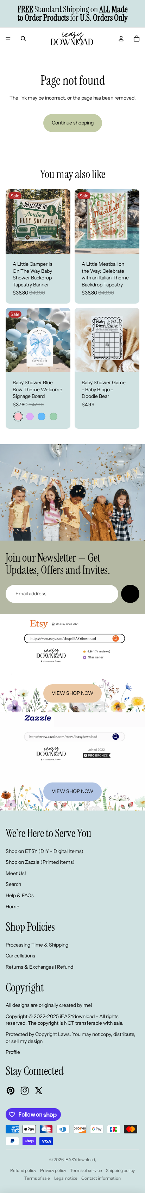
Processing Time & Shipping (37, 945)
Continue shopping (73, 123)
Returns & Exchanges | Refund (39, 967)
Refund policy (23, 1170)
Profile (13, 1052)
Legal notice (65, 1178)
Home (12, 906)
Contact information (101, 1178)
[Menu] (8, 38)
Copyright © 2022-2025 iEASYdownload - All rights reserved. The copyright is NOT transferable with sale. (65, 1019)
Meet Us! (16, 873)
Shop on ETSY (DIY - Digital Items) (44, 851)
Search (13, 884)
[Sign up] (130, 594)
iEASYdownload (79, 1159)
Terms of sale (37, 1178)
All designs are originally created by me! (49, 1005)
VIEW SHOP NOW (72, 693)
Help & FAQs (20, 895)
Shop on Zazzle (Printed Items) (40, 862)
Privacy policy (53, 1170)
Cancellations (20, 956)
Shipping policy (120, 1170)
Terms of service (86, 1170)
